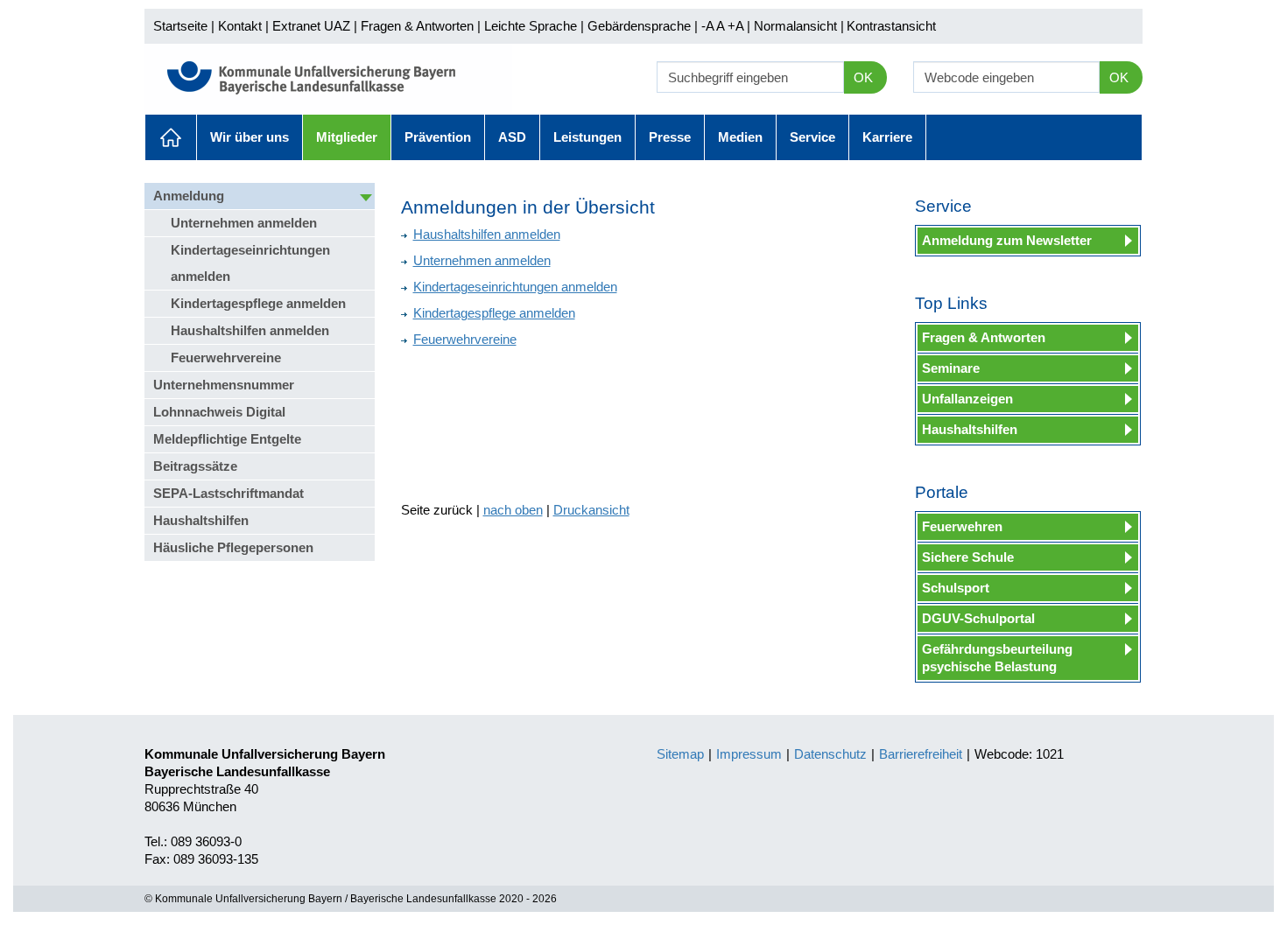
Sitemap (680, 753)
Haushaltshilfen (201, 520)
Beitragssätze (195, 466)
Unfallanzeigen (967, 398)
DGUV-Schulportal (978, 618)
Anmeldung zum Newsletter (1007, 240)
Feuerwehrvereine (226, 357)
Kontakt (240, 25)
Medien (740, 137)
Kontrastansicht (891, 25)
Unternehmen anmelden (244, 222)
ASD (512, 137)
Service (812, 137)
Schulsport (955, 587)
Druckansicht (591, 509)
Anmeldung (188, 195)
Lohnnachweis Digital (219, 411)
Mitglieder (346, 137)
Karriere (887, 137)
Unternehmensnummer (223, 384)
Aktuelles (170, 137)
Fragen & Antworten (417, 25)
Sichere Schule (968, 557)
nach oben (513, 509)
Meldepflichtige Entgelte (227, 438)
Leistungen (587, 137)
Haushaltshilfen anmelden (250, 330)
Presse (670, 137)
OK (863, 77)
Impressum (749, 753)
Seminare (951, 368)
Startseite (180, 25)
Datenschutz (830, 753)
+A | (737, 25)
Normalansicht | (799, 25)
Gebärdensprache (639, 25)
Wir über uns (249, 137)
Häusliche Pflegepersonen (233, 547)
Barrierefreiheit (920, 753)
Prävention (437, 137)
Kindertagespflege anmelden (258, 303)
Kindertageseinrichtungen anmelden (250, 263)
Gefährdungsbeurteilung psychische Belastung (997, 657)
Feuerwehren (962, 526)
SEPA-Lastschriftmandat (228, 493)
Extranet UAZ (311, 25)
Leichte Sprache (530, 25)
